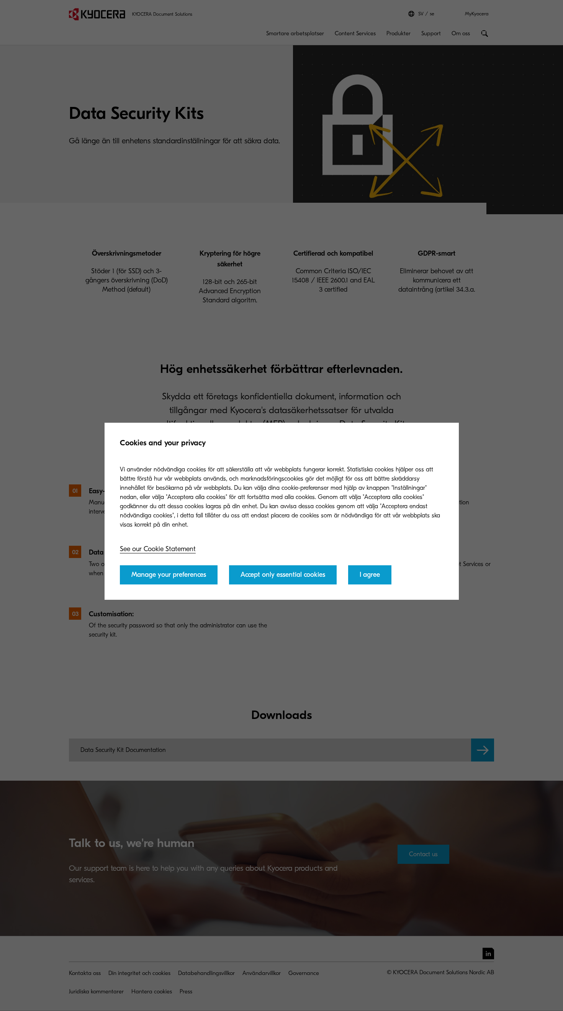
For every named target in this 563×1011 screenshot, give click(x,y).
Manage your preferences (168, 575)
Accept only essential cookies (283, 575)
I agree (370, 575)
